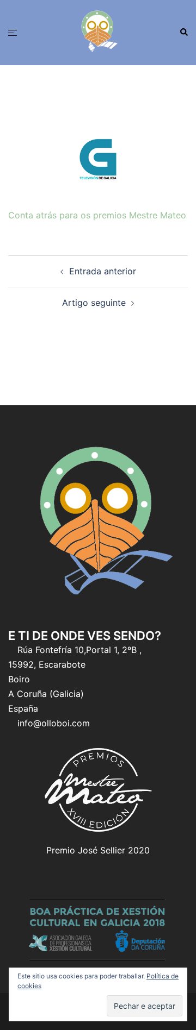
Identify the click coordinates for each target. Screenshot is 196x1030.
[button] (183, 32)
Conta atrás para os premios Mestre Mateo (97, 215)
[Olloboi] (98, 31)
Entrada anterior (102, 271)
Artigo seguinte (94, 302)
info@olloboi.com (53, 723)
